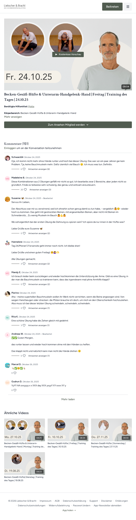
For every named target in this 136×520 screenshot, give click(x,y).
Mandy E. (16, 272)
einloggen (10, 148)
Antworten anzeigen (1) (39, 308)
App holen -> (69, 510)
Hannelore (16, 241)
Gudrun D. (16, 381)
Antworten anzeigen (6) (39, 169)
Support (93, 500)
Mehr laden (68, 399)
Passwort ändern (81, 505)
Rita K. (14, 316)
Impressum (45, 500)
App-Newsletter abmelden (107, 505)
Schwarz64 (17, 157)
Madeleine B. (18, 177)
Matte (31, 106)
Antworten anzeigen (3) (40, 190)
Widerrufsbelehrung (59, 505)
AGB (57, 500)
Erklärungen (121, 500)
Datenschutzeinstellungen (31, 505)
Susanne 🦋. (17, 198)
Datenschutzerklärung (74, 500)
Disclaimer (106, 500)
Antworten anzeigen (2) (39, 233)
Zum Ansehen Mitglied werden (66, 124)
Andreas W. (17, 333)
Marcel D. (16, 364)
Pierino (15, 292)
